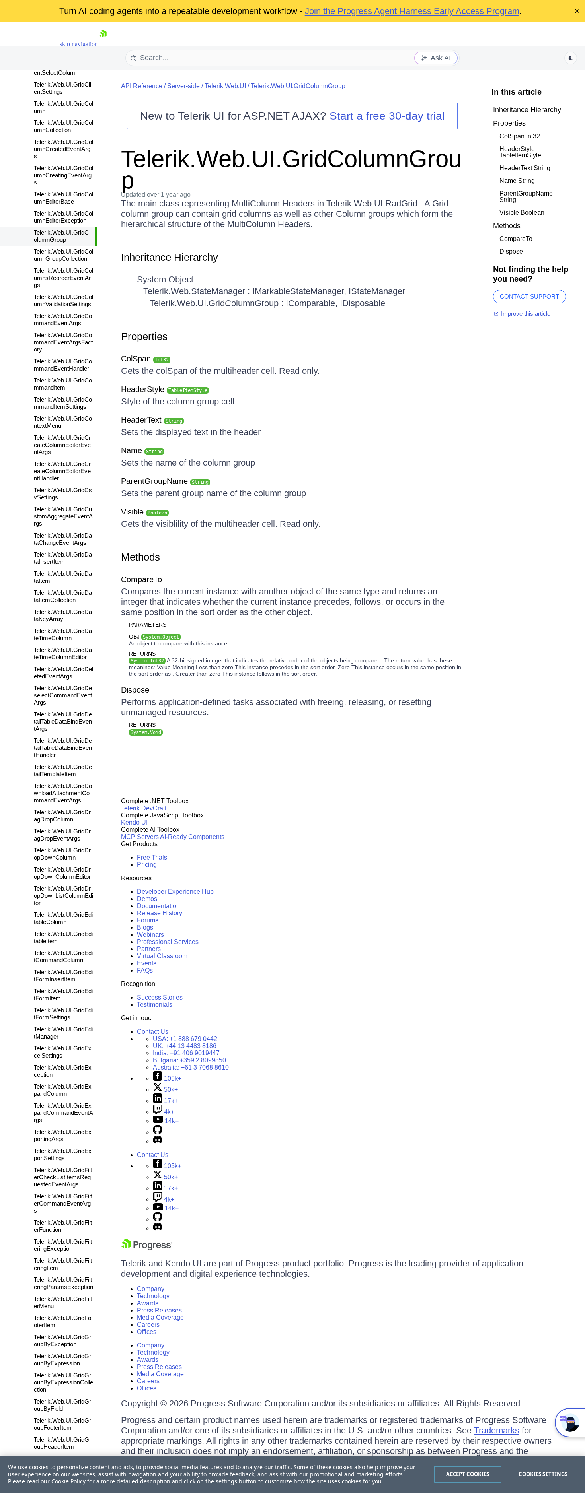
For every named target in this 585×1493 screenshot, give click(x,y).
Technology (153, 1296)
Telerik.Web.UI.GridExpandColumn (63, 1090)
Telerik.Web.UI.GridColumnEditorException (63, 217)
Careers (148, 1324)
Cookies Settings (543, 1473)
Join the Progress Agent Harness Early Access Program (412, 11)
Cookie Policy (68, 1481)
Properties (144, 336)
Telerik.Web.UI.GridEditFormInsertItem (63, 975)
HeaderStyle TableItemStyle (520, 152)
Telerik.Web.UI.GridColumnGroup (61, 236)
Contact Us (152, 1031)
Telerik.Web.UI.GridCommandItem (63, 384)
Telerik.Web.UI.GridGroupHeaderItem (62, 1443)
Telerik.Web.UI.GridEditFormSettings (63, 1014)
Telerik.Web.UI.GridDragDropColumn (62, 816)
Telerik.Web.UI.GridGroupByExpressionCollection (63, 1382)
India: (186, 1053)
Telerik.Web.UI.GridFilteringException (63, 1245)
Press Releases (159, 1310)
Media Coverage (160, 1317)
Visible (144, 511)
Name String (517, 180)
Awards (147, 1303)
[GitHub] (157, 1132)
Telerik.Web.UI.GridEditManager (63, 1033)
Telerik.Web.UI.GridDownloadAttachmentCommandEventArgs (63, 793)
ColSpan (145, 358)
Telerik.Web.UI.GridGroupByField (62, 1405)
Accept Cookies (467, 1473)
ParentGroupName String (526, 196)
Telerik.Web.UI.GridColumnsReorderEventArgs (63, 277)
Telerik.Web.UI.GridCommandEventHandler (63, 365)
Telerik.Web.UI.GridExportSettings (63, 1154)
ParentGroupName (165, 481)
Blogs (145, 927)
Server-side (183, 86)
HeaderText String (524, 168)
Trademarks (496, 1430)
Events (146, 963)
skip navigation (79, 44)
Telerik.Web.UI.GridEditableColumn (63, 918)
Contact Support (529, 296)
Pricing (147, 864)
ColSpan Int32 (519, 136)
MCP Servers (140, 836)
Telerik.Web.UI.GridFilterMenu (63, 1302)
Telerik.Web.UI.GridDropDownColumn (62, 854)
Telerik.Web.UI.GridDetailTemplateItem (63, 770)
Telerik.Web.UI (225, 86)
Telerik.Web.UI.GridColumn (63, 107)
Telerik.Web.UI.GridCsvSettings (63, 494)
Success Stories (160, 997)
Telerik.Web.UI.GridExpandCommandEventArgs (63, 1112)
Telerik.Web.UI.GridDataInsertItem (63, 558)
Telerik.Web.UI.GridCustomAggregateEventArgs (63, 516)
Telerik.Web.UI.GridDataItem (63, 577)
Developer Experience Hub (175, 891)
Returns (142, 653)
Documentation (158, 906)
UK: (184, 1046)
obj (154, 636)
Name (142, 450)
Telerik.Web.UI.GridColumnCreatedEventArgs (63, 148)
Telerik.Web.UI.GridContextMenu (63, 422)
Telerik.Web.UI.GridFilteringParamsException (63, 1283)
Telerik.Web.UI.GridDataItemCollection (63, 596)
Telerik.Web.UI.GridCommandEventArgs (63, 319)
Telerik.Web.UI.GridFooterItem (62, 1321)
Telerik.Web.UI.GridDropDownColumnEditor (62, 873)
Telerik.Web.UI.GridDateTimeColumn (63, 634)
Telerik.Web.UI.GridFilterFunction (63, 1226)
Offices (146, 1331)
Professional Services (168, 941)
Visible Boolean (521, 212)
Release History (159, 913)
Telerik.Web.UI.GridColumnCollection (63, 126)
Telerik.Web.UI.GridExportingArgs (63, 1135)
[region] (292, 1474)
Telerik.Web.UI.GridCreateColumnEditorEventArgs (62, 444)
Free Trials (152, 857)
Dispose (135, 689)
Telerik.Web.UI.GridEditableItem (63, 937)
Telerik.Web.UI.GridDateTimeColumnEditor (63, 653)
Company (150, 1288)
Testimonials (154, 1004)
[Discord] (157, 1141)
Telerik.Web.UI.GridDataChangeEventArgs (63, 539)
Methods (140, 557)
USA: (185, 1038)
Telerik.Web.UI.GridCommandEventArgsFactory (63, 342)
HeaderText (151, 419)
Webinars (150, 934)
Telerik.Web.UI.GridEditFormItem (63, 995)
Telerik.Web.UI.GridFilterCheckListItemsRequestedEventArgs (63, 1177)
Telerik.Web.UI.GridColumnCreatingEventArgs (63, 175)
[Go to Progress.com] (147, 1248)
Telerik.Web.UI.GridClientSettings (62, 88)
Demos (147, 898)
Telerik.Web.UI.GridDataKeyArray (63, 615)
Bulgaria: (189, 1060)
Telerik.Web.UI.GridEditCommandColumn (63, 956)
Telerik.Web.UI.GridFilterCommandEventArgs (63, 1203)
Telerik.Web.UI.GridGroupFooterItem (62, 1424)
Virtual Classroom (162, 956)
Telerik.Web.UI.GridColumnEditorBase (63, 198)
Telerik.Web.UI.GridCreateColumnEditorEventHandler (62, 470)
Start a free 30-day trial (387, 116)
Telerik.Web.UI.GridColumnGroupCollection (63, 255)
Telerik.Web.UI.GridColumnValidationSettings (63, 300)
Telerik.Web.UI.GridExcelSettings (63, 1052)
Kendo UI (134, 822)
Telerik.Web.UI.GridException (63, 1071)
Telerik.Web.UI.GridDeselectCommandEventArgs (63, 695)
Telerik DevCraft (143, 808)
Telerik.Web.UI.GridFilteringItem (63, 1264)
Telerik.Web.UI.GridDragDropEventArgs (62, 835)
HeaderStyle (164, 389)
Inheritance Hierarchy (169, 257)
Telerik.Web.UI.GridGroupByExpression (62, 1360)
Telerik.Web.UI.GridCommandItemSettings (63, 403)
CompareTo (141, 579)
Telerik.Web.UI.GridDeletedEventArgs (63, 673)
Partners (149, 949)
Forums (147, 920)
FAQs (145, 970)
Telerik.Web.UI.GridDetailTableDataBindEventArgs (63, 721)
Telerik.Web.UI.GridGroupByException (62, 1340)
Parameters (147, 624)
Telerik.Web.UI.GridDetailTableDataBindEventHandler (63, 747)
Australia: (191, 1067)
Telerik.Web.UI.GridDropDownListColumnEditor (63, 895)
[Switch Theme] (570, 58)
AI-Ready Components (192, 836)
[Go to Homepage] (103, 44)
